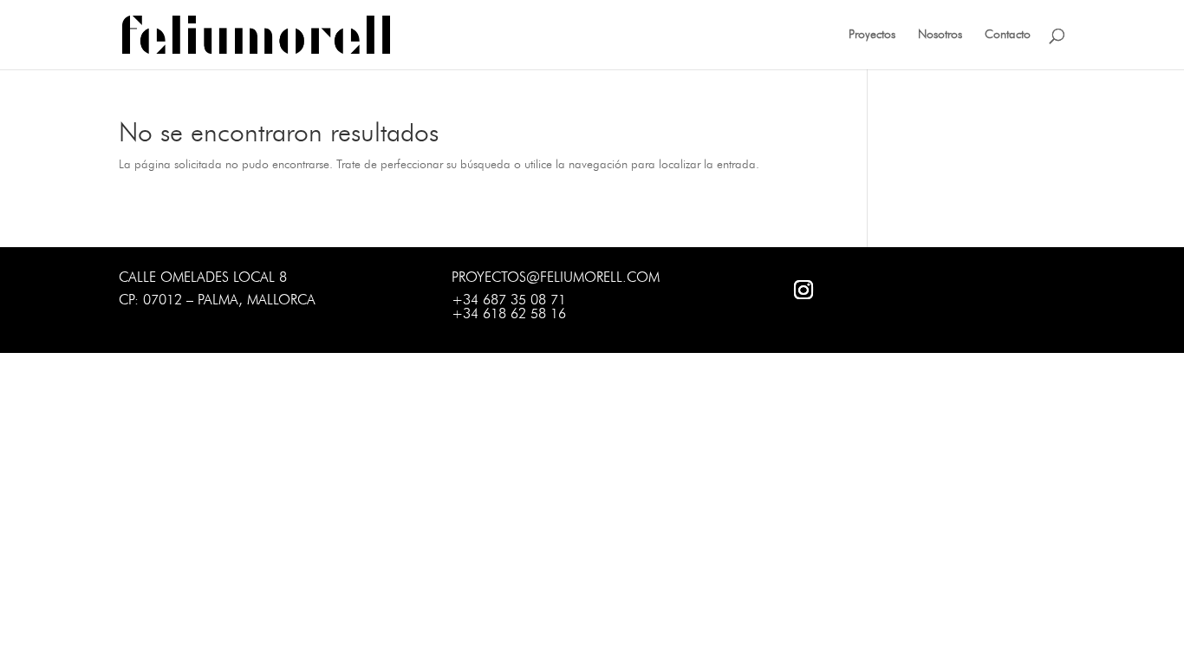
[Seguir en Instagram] (803, 290)
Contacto (1008, 35)
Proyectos (872, 35)
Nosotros (940, 35)
